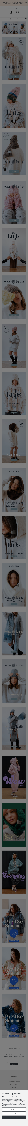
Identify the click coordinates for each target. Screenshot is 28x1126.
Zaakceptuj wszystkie (14, 1117)
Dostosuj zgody (14, 1113)
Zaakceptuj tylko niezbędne (14, 1109)
